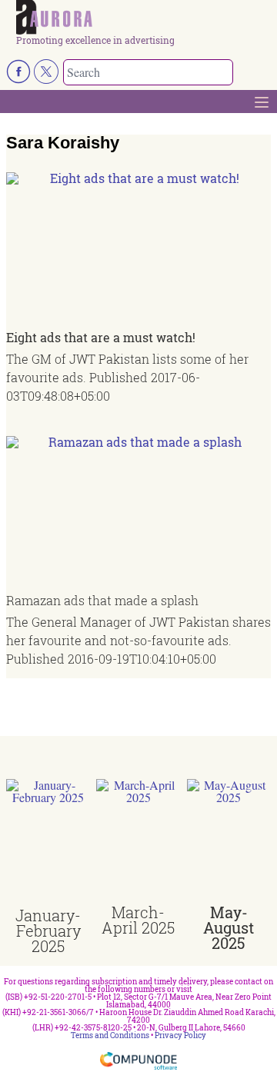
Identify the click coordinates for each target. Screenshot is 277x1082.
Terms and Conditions (110, 1035)
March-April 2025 (138, 919)
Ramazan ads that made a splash (102, 600)
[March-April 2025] (138, 841)
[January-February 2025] (48, 843)
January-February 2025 (48, 930)
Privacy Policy (180, 1035)
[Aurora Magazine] (143, 17)
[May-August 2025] (229, 841)
